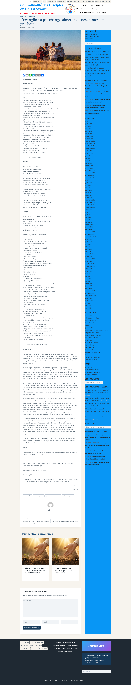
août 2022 (88, 239)
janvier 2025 (89, 168)
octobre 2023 (89, 205)
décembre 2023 (90, 200)
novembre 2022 (90, 232)
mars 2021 (88, 281)
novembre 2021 (90, 261)
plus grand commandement (53, 495)
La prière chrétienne (92, 333)
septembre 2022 (90, 237)
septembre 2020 (90, 296)
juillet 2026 (88, 124)
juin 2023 (88, 215)
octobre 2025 (89, 146)
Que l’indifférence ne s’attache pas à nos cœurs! (97, 86)
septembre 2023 (90, 207)
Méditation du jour (68, 642)
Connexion (88, 367)
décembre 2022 (90, 229)
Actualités (88, 315)
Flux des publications (92, 370)
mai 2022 (88, 246)
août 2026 (88, 121)
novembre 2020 (90, 291)
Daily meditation (90, 320)
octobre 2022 (89, 234)
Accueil (85, 5)
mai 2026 (88, 129)
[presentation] (35, 551)
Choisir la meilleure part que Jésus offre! (65, 520)
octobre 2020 (89, 293)
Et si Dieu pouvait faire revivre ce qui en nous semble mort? (63, 570)
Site (63, 622)
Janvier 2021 (89, 328)
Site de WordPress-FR (92, 375)
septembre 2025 (90, 148)
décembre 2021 (90, 259)
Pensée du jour (90, 347)
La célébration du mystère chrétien (96, 330)
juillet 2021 (88, 271)
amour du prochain (39, 495)
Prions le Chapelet (91, 350)
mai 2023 (88, 217)
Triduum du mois (91, 360)
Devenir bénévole (91, 34)
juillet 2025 (88, 153)
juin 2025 (88, 156)
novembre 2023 (90, 202)
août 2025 (88, 151)
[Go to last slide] (24, 559)
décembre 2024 (90, 170)
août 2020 (88, 298)
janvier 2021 (89, 286)
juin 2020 (88, 303)
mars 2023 (88, 222)
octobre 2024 (89, 175)
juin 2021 (88, 273)
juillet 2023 (88, 212)
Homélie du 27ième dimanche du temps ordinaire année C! (36, 521)
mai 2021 (88, 276)
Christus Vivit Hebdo (92, 318)
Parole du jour (90, 345)
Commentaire (28, 600)
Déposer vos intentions (93, 36)
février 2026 (89, 136)
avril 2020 (88, 308)
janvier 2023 (89, 227)
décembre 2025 (90, 141)
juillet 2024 (88, 183)
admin (23, 27)
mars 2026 (88, 134)
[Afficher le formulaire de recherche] (30, 1)
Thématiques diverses (92, 357)
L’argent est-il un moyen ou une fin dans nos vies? (97, 94)
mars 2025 (88, 163)
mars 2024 (88, 193)
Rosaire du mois (90, 355)
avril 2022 (88, 249)
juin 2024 (88, 185)
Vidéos (107, 9)
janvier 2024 (89, 197)
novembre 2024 (90, 173)
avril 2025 (88, 161)
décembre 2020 (90, 288)
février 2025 (89, 165)
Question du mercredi (92, 352)
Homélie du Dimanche (92, 323)
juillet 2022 (88, 242)
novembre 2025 (90, 143)
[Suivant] (76, 559)
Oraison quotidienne (96, 5)
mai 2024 (88, 188)
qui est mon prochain (68, 495)
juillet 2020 (88, 301)
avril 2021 (88, 278)
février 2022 (89, 254)
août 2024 (88, 180)
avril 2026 (88, 131)
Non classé (88, 340)
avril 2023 (88, 220)
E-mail (45, 622)
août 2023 (88, 210)
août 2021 (88, 269)
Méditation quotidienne (27, 16)
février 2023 (89, 224)
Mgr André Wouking (91, 338)
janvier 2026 (89, 138)
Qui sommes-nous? (59, 648)
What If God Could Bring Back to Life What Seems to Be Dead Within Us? (35, 570)
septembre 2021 (90, 266)
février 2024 (89, 195)
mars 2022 (88, 251)
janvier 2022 (89, 256)
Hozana (87, 325)
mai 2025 (88, 158)
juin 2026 (88, 126)
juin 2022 (88, 244)
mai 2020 (88, 305)
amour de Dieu (28, 495)
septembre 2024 (90, 178)
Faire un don (89, 39)
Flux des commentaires (93, 372)
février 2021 (89, 283)
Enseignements (73, 645)
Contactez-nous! (100, 12)
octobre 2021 (89, 264)
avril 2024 (88, 190)
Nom (25, 622)
